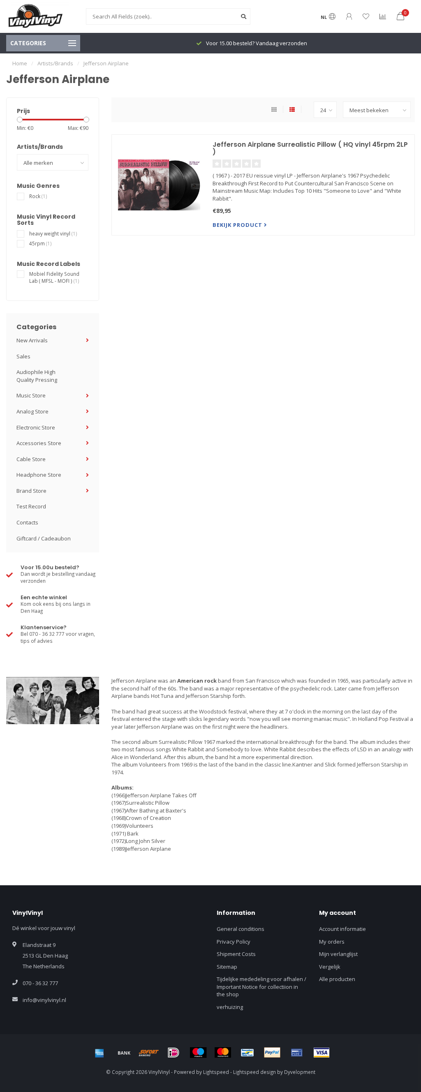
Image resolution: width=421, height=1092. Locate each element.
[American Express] (99, 1052)
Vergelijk (329, 966)
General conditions (240, 929)
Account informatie (342, 929)
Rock (38, 196)
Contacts (27, 522)
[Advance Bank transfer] (124, 1052)
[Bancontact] (247, 1052)
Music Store (31, 395)
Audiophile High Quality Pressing (36, 375)
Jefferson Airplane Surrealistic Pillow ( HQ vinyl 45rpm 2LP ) (310, 148)
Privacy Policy (233, 941)
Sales (23, 356)
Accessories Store (38, 443)
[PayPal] (272, 1052)
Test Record (31, 506)
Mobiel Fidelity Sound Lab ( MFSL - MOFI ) (54, 277)
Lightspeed (216, 1072)
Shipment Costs (236, 954)
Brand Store (31, 490)
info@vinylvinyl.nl (44, 1000)
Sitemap (227, 966)
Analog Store (32, 411)
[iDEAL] (173, 1052)
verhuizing (230, 1007)
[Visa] (321, 1052)
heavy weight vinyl (53, 233)
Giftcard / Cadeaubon (43, 538)
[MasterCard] (223, 1052)
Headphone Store (38, 474)
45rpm (40, 243)
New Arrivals (32, 340)
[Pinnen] (297, 1052)
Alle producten (337, 979)
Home (19, 63)
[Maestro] (198, 1052)
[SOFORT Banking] (149, 1052)
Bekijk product (238, 225)
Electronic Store (35, 427)
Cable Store (31, 459)
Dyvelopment (299, 1072)
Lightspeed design (254, 1072)
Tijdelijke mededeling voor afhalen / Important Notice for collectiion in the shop (261, 986)
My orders (332, 941)
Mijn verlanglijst (338, 954)
